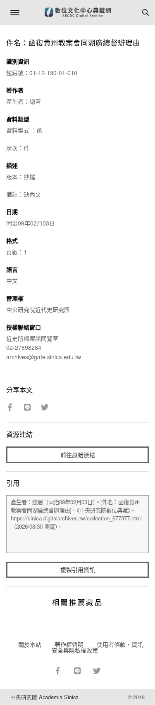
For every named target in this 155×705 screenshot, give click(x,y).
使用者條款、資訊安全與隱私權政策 (97, 647)
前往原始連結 (77, 455)
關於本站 (29, 644)
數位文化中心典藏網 (78, 12)
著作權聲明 (69, 644)
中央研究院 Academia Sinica (44, 697)
